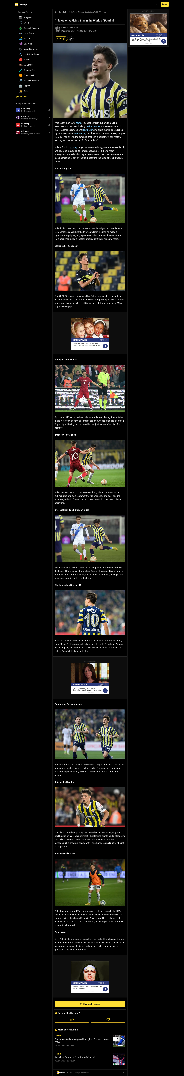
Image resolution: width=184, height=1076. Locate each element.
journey (73, 147)
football (79, 123)
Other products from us (26, 103)
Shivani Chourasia (69, 28)
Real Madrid (79, 133)
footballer (88, 130)
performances (93, 126)
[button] (33, 17)
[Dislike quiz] (108, 1020)
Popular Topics (25, 12)
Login (164, 4)
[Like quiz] (72, 1020)
